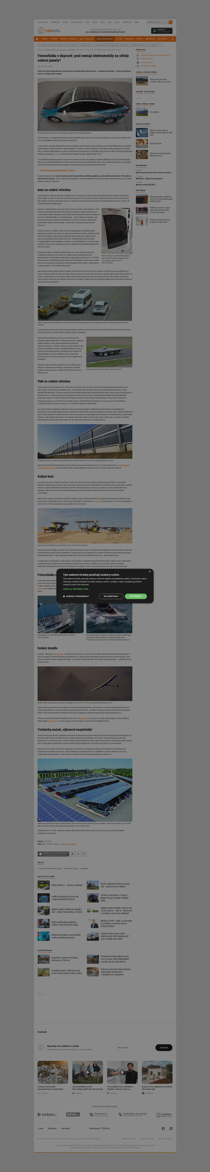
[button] (105, 589)
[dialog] (105, 586)
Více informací (83, 584)
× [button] (150, 571)
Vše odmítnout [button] (111, 596)
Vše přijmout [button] (136, 596)
